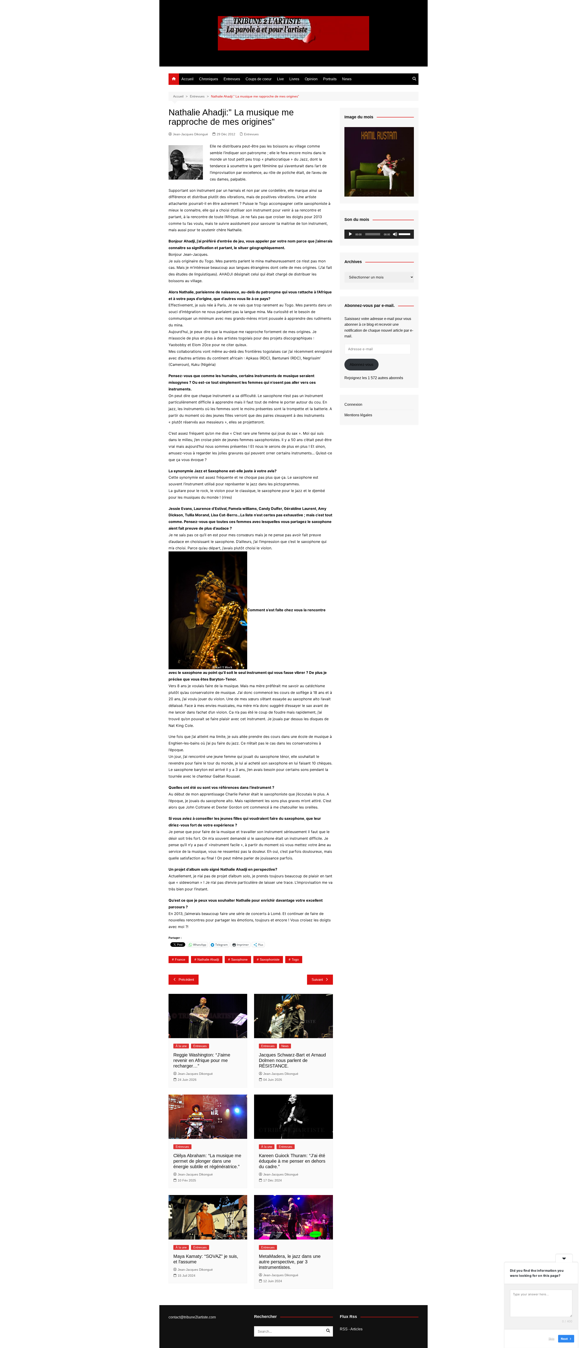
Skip (551, 1338)
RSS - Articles (351, 1329)
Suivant (317, 979)
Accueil (187, 79)
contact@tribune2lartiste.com (192, 1317)
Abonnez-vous (361, 365)
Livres (294, 79)
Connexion (353, 404)
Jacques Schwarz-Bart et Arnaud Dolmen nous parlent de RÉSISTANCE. (292, 1060)
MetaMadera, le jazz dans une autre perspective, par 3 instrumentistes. (290, 1262)
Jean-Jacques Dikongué (190, 134)
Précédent (186, 979)
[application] (379, 234)
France (180, 959)
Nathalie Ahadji (208, 959)
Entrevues (232, 79)
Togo (295, 959)
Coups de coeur (258, 79)
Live (280, 79)
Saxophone (239, 959)
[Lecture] (350, 234)
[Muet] (395, 234)
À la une (181, 1046)
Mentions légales (358, 415)
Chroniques (208, 79)
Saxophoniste (270, 959)
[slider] (405, 234)
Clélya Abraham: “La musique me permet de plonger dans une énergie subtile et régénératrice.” (207, 1161)
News (347, 79)
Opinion (311, 79)
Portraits (330, 79)
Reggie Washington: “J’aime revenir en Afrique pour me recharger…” (201, 1060)
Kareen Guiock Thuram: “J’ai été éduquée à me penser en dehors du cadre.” (292, 1161)
